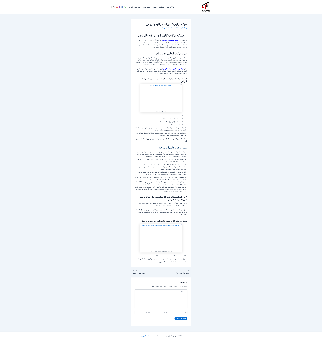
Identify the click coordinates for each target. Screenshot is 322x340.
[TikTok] (111, 7)
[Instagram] (119, 7)
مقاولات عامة (170, 7)
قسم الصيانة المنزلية (135, 7)
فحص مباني (146, 7)
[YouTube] (117, 7)
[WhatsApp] (125, 7)
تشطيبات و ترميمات (158, 7)
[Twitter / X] (114, 7)
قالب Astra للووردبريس (146, 336)
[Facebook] (122, 7)
